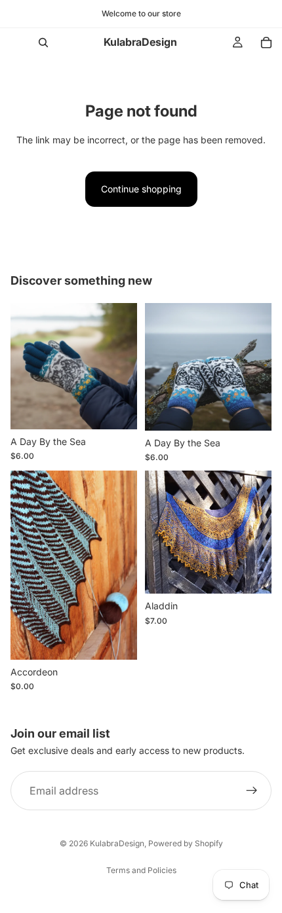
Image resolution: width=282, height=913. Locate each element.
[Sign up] (252, 790)
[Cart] (266, 42)
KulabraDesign (117, 843)
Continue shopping (141, 188)
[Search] (43, 42)
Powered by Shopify (185, 843)
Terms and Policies (141, 870)
